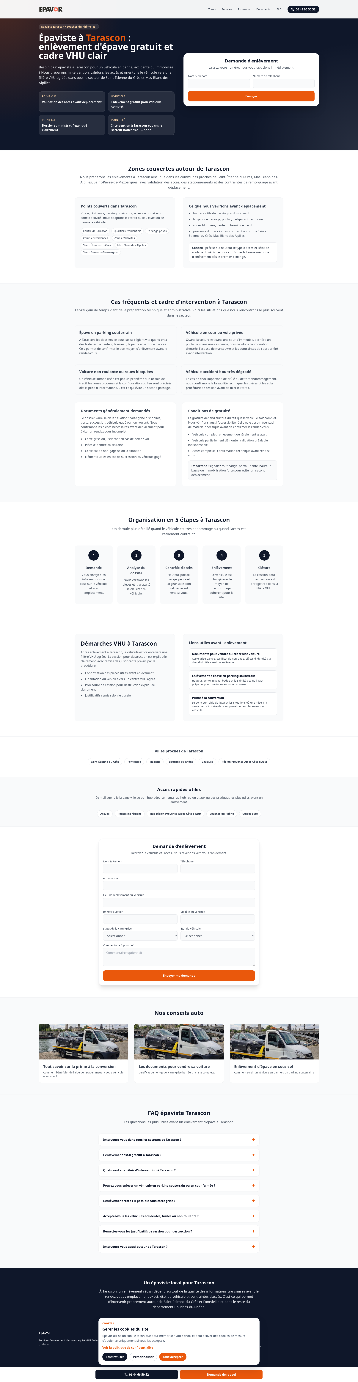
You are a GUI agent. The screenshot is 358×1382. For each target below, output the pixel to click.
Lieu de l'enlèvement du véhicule (123, 895)
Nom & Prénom (197, 76)
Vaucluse (207, 761)
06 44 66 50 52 (305, 9)
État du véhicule (190, 928)
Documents (263, 9)
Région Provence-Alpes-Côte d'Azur (244, 761)
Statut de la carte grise (117, 928)
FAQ (279, 9)
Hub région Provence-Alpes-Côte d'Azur (175, 813)
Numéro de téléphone (266, 76)
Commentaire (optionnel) (118, 945)
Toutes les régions (129, 813)
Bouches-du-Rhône (181, 761)
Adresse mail (111, 878)
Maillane (155, 761)
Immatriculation (113, 912)
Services (227, 9)
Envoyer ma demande (179, 976)
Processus (244, 9)
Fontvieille (134, 761)
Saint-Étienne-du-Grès (105, 761)
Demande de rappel (221, 1374)
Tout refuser (115, 1357)
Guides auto (250, 813)
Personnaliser (143, 1357)
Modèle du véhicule (192, 912)
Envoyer (251, 96)
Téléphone (187, 861)
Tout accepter (173, 1357)
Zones (212, 9)
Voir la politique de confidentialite (127, 1347)
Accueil (104, 813)
